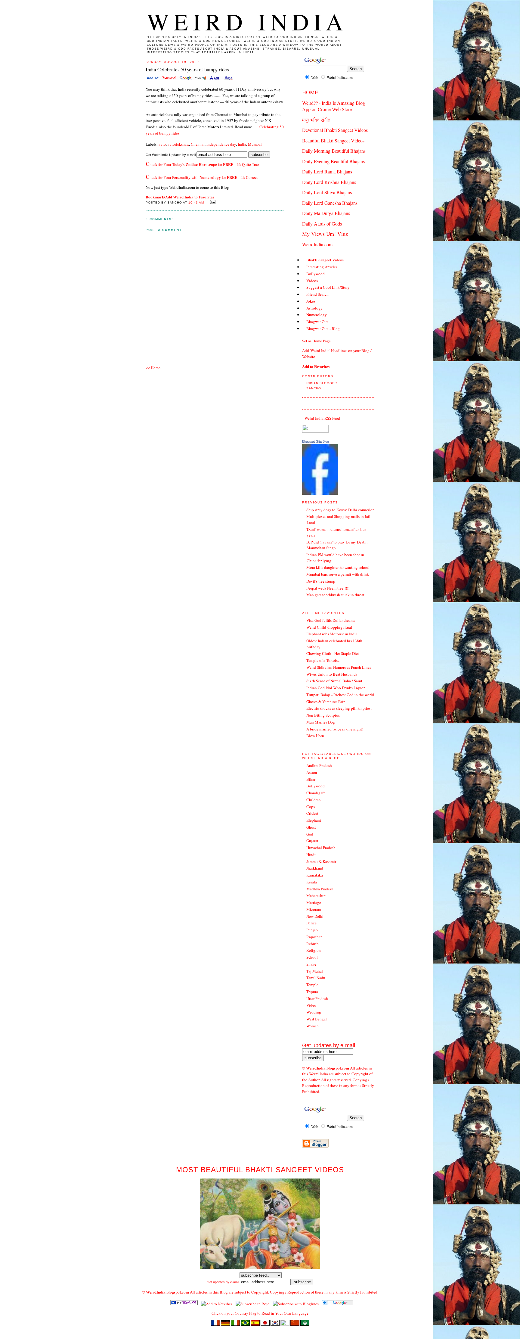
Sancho (313, 388)
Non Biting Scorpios (323, 715)
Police (311, 923)
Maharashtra (316, 895)
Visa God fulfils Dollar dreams (330, 620)
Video (311, 1005)
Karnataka (314, 875)
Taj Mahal (314, 971)
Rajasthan (314, 936)
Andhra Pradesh (319, 765)
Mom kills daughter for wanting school (338, 567)
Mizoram (313, 909)
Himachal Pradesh (321, 847)
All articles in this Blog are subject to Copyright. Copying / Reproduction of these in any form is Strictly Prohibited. (284, 1292)
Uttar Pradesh (317, 998)
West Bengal (316, 1019)
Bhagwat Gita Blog (315, 441)
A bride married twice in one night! (334, 729)
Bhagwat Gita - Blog (323, 328)
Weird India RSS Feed (322, 418)
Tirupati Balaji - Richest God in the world (340, 694)
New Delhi (314, 916)
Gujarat (312, 840)
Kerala (311, 882)
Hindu (311, 854)
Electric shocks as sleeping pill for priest (339, 708)
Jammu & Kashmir (321, 861)
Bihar (310, 779)
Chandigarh (316, 793)
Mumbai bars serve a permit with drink (337, 574)
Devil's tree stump (320, 581)
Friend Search (317, 294)
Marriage (313, 902)
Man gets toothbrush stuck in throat (335, 594)
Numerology (316, 314)
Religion (313, 950)
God (309, 834)
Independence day (221, 144)
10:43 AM (196, 202)
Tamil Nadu (315, 977)
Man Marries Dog (320, 722)
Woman (312, 1026)
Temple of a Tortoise (322, 660)
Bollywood (315, 273)
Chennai (198, 144)
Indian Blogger (321, 383)
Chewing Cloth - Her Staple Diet (332, 653)
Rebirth (312, 943)
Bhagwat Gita (317, 321)
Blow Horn (315, 735)
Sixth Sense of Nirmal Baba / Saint (334, 681)
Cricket (312, 813)
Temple (312, 984)
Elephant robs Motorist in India (332, 634)
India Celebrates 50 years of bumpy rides (187, 69)
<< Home (153, 367)
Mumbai (255, 144)
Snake (311, 964)
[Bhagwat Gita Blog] (320, 493)
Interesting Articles (321, 266)
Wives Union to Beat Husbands (331, 674)
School (312, 957)
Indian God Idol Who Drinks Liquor (335, 687)
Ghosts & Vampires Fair (325, 701)
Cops (310, 806)
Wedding (313, 1012)
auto (162, 144)
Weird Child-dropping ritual (329, 627)
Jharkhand (314, 868)
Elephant (313, 820)
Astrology (314, 308)
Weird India (247, 21)
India (242, 144)
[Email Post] (212, 202)
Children (313, 799)
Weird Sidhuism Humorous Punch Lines (338, 667)
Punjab (312, 930)
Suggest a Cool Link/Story (328, 287)
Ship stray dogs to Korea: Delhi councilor (340, 509)
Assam (311, 772)
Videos (312, 280)
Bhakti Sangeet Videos (325, 260)
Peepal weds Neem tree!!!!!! (328, 588)
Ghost (311, 827)
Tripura (312, 991)
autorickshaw (178, 144)
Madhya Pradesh (319, 889)
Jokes (310, 301)
